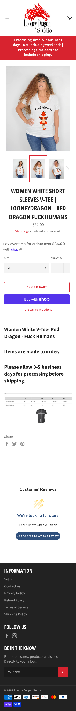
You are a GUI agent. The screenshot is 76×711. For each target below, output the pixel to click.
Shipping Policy (15, 614)
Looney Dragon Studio (27, 690)
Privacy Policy (14, 593)
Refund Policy (14, 600)
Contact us (12, 586)
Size (6, 258)
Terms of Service (16, 607)
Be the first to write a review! (38, 536)
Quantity (56, 258)
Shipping (21, 231)
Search (9, 579)
